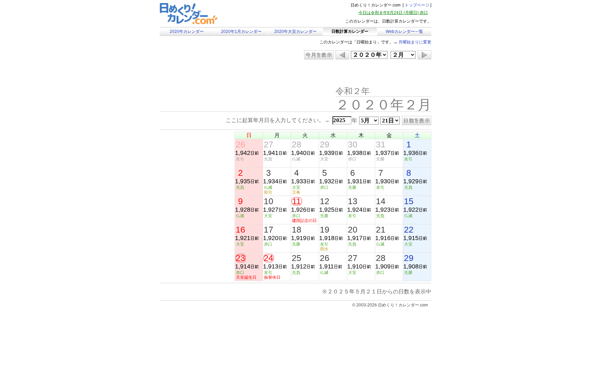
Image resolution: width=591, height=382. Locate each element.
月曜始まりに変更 (414, 42)
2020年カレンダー (187, 31)
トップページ (417, 5)
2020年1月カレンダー (241, 31)
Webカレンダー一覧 (404, 31)
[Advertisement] (217, 73)
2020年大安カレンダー (295, 31)
